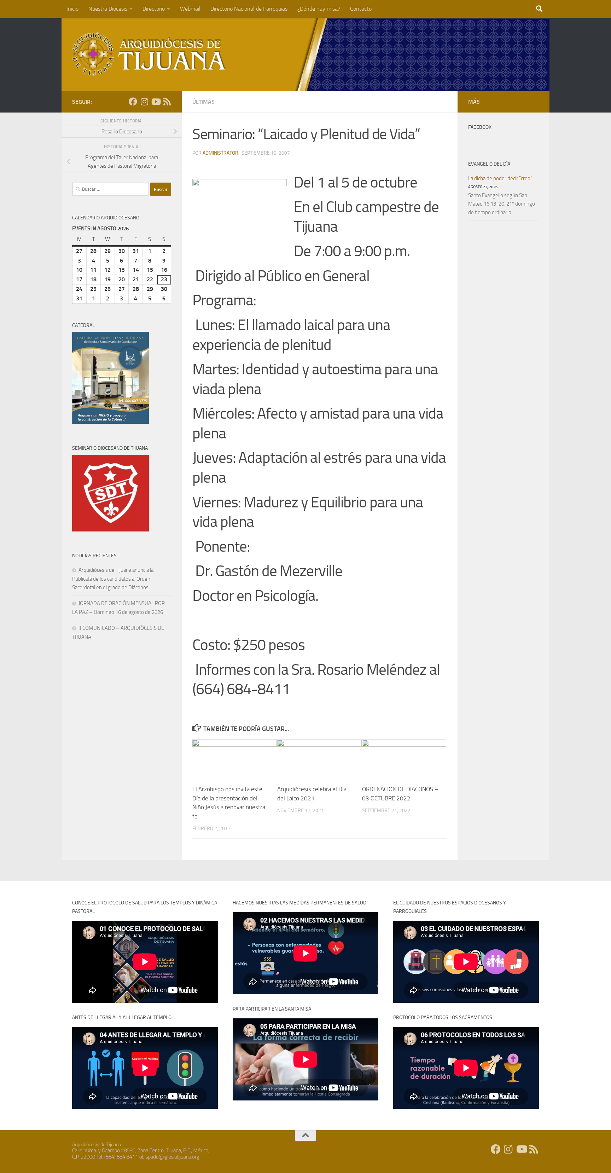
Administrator (220, 153)
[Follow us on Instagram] (144, 101)
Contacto (361, 8)
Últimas (203, 101)
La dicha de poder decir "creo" (500, 178)
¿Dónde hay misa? (318, 8)
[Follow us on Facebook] (133, 101)
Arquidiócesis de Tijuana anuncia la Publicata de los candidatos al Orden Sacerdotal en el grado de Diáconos (112, 579)
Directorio (153, 8)
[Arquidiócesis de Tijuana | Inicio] (149, 54)
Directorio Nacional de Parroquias (248, 8)
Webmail (190, 8)
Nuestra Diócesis (107, 8)
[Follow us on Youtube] (155, 101)
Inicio (72, 8)
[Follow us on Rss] (167, 101)
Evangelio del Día (489, 164)
